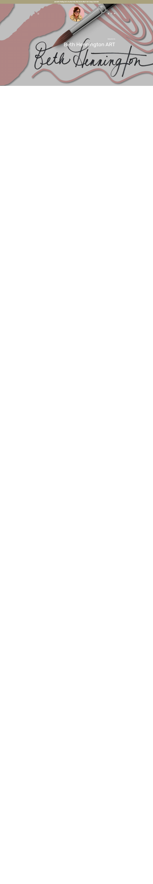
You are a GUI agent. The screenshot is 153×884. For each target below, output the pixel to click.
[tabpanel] (76, 43)
